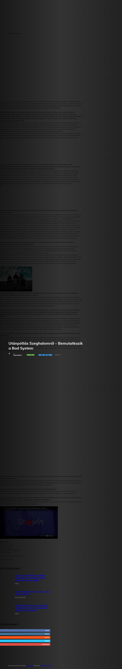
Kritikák (17, 583)
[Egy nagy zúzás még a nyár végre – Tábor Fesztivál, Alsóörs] (6, 594)
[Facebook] (53, 665)
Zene (33, 354)
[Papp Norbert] (11, 354)
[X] (68, 665)
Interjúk (29, 354)
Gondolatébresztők (20, 597)
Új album (50, 354)
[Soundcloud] (63, 665)
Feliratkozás (45, 644)
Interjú (40, 354)
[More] (46, 360)
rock (46, 354)
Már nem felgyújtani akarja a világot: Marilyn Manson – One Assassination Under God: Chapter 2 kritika (30, 577)
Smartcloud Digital (45, 665)
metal (44, 354)
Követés (47, 634)
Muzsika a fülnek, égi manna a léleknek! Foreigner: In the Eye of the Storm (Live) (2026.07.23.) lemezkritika (31, 607)
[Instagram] (58, 665)
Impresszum (29, 665)
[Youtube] (74, 665)
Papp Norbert (17, 355)
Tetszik (47, 630)
